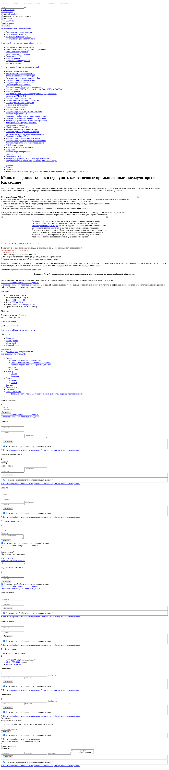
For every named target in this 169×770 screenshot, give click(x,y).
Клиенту (9, 371)
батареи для (92, 223)
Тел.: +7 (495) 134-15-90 (11, 317)
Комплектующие (13, 58)
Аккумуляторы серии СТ (16, 114)
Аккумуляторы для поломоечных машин (23, 138)
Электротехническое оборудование (26, 360)
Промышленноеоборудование (7, 11)
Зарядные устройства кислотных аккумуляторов (26, 120)
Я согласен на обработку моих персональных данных (26, 543)
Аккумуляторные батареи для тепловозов (23, 87)
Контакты (64, 3)
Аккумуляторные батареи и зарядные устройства (31, 365)
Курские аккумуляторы (15, 107)
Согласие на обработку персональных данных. (20, 285)
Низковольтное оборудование (18, 37)
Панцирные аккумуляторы (17, 105)
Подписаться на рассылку (24, 330)
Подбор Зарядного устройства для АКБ (22, 100)
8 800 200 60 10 (7, 21)
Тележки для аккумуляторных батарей (22, 129)
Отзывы (14, 369)
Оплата (14, 374)
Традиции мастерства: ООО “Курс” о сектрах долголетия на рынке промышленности (47, 394)
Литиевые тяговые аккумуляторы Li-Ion (23, 78)
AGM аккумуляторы (14, 145)
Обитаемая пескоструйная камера (20, 47)
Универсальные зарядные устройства (21, 123)
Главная (9, 165)
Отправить (6, 412)
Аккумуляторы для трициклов (19, 152)
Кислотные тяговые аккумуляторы (20, 73)
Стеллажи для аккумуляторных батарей (22, 132)
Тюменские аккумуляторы (17, 71)
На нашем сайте (38, 221)
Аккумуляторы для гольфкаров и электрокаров (26, 141)
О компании (11, 367)
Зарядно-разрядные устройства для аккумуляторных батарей (31, 161)
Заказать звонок (7, 23)
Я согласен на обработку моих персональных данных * (29, 446)
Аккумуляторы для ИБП (16, 109)
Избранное (10, 149)
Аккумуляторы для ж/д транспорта (20, 82)
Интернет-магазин (14, 63)
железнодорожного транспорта (45, 226)
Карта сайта (6, 349)
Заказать (5, 25)
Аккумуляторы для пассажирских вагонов (24, 111)
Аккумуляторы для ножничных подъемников (25, 143)
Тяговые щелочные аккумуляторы (20, 76)
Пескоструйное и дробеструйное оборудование (26, 49)
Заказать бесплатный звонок (13, 561)
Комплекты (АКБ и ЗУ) (16, 96)
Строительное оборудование (18, 61)
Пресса (9, 167)
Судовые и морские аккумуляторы (20, 80)
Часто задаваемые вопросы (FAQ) (20, 103)
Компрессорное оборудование (18, 54)
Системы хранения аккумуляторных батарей (25, 134)
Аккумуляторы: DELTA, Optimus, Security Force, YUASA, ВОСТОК (34, 89)
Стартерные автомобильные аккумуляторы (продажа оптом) (31, 94)
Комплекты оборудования (17, 52)
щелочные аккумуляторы (75, 223)
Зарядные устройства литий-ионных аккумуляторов (28, 116)
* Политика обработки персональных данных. (21, 450)
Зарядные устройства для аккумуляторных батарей (27, 158)
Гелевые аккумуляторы (15, 125)
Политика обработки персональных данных (19, 545)
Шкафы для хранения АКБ (17, 127)
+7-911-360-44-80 (17, 300)
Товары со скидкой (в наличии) (19, 147)
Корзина (9, 154)
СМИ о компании (13, 392)
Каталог (9, 358)
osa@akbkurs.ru (17, 14)
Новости (9, 169)
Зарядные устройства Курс (17, 136)
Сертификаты (12, 387)
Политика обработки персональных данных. (20, 283)
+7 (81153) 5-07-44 (13, 664)
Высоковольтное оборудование (19, 32)
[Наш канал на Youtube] (12, 341)
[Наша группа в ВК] (10, 338)
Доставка (15, 376)
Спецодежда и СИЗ (14, 56)
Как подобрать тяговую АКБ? (13, 354)
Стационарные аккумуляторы (18, 85)
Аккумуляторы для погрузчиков (19, 98)
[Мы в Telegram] (12, 345)
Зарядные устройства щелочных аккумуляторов (26, 118)
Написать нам (7, 330)
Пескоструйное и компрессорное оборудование (31, 362)
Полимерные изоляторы (16, 34)
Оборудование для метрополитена (20, 39)
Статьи (14, 383)
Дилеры (9, 385)
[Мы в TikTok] (11, 343)
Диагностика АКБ (13, 156)
